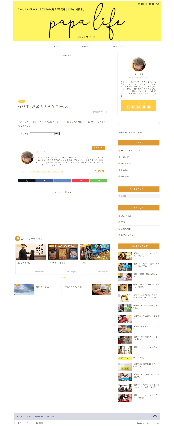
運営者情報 (39, 423)
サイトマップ (117, 46)
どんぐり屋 (126, 216)
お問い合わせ (87, 46)
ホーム (56, 46)
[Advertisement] (63, 75)
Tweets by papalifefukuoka (130, 132)
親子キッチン (127, 235)
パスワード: (24, 133)
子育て (21, 101)
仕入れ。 (125, 170)
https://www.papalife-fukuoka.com (46, 171)
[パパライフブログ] (87, 41)
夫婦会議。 (126, 157)
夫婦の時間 (126, 229)
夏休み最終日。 (128, 163)
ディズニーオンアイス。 (131, 151)
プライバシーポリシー (24, 423)
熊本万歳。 (126, 176)
